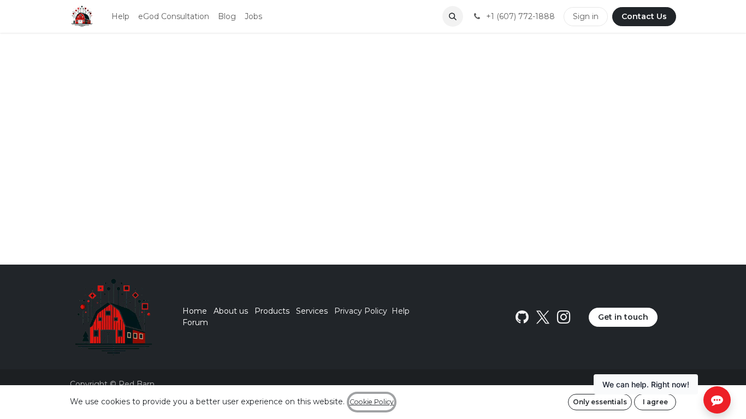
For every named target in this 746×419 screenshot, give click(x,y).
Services (312, 311)
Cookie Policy (372, 402)
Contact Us (644, 16)
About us (231, 311)
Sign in (586, 16)
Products (271, 311)
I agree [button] (655, 402)
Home (194, 311)
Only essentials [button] (600, 402)
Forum (195, 322)
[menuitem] (120, 17)
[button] (452, 16)
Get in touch (623, 317)
